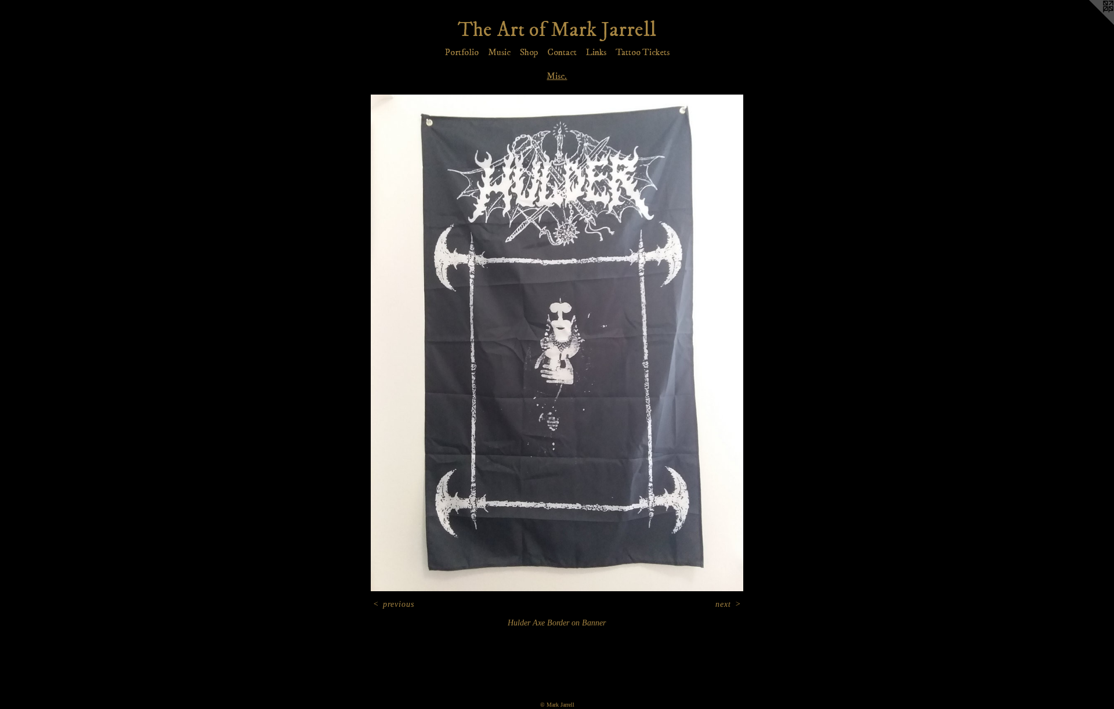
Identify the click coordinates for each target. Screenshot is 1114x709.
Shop (529, 52)
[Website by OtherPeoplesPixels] (1091, 23)
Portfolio (462, 52)
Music (499, 52)
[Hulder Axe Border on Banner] (557, 343)
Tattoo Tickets (643, 52)
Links (596, 52)
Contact (562, 52)
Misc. (557, 76)
